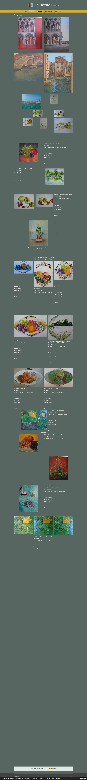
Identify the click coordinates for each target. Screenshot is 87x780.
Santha (46, 5)
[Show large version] (30, 33)
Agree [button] (83, 778)
